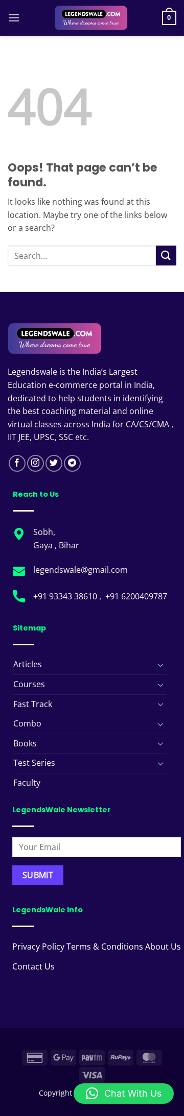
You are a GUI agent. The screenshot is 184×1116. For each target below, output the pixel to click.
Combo (27, 723)
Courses (29, 684)
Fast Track (32, 704)
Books (25, 743)
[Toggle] (160, 665)
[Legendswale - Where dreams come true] (91, 18)
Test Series (34, 762)
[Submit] (166, 255)
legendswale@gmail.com (80, 569)
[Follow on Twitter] (53, 463)
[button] (14, 17)
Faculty (26, 782)
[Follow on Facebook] (17, 463)
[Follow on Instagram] (35, 463)
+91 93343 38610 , (68, 596)
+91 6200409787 (136, 596)
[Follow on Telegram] (72, 463)
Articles (27, 664)
